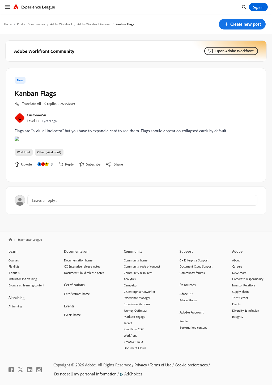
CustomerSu (36, 115)
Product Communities (31, 24)
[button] (242, 24)
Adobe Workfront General (93, 24)
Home (8, 24)
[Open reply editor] (136, 200)
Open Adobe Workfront (234, 50)
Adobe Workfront (61, 24)
